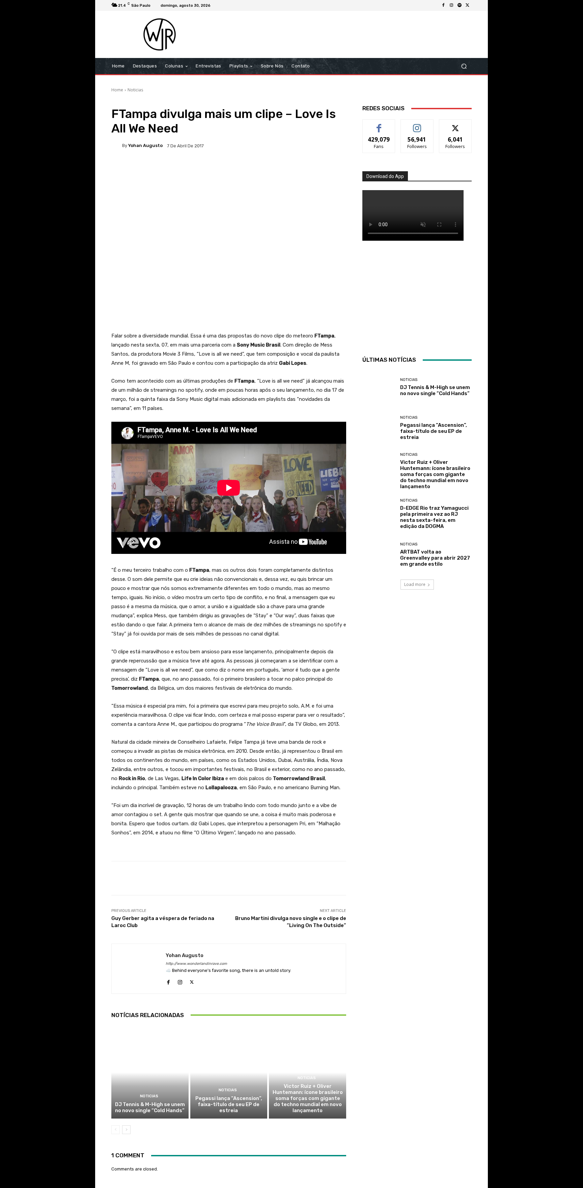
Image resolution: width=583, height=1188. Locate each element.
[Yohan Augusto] (116, 145)
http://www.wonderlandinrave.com (196, 964)
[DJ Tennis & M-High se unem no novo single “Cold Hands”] (150, 1072)
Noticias (135, 90)
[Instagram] (451, 5)
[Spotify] (459, 5)
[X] (468, 5)
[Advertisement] (348, 34)
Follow (417, 124)
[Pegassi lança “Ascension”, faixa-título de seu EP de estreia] (229, 1072)
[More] (329, 169)
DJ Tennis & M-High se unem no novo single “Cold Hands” (150, 1107)
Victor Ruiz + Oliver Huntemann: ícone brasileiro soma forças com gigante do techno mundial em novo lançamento (308, 1098)
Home (117, 90)
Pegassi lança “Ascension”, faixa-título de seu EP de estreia (228, 1104)
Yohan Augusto (145, 145)
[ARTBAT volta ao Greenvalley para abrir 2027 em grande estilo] (378, 554)
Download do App (385, 176)
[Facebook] (443, 5)
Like (379, 124)
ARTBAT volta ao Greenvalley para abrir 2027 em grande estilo (435, 558)
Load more (414, 584)
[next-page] (126, 1129)
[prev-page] (115, 1129)
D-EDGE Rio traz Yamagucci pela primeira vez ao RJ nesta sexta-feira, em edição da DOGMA (434, 517)
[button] (464, 66)
